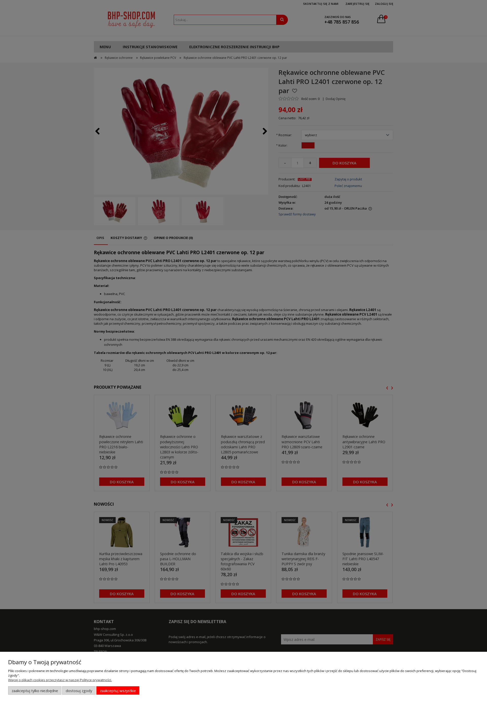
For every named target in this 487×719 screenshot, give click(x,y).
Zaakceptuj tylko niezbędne (35, 690)
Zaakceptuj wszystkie (118, 690)
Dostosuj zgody (79, 690)
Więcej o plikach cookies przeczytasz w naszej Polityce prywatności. (60, 680)
